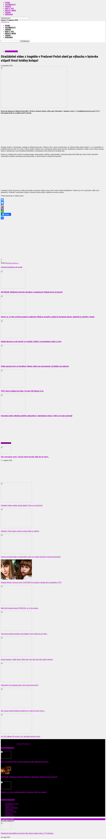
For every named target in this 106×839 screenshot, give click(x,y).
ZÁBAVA (8, 12)
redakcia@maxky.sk (23, 744)
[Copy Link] (53, 205)
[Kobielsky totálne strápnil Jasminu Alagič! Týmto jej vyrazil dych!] (16, 502)
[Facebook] (53, 199)
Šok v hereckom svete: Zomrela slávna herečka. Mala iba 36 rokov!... (25, 457)
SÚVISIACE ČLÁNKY (6, 267)
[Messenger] (53, 202)
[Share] (53, 218)
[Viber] (53, 208)
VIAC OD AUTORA (17, 267)
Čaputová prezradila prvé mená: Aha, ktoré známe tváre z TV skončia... (27, 833)
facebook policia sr (12, 263)
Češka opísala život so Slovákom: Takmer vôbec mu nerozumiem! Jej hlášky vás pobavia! (35, 366)
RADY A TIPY (9, 9)
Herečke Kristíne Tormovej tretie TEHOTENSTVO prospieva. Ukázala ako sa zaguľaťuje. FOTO (31, 582)
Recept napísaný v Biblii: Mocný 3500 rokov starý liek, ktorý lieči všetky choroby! (27, 659)
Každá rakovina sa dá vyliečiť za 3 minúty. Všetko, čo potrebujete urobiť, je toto (31, 341)
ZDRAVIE (8, 7)
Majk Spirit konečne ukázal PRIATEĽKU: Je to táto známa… (20, 608)
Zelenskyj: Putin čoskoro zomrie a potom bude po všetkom (20, 531)
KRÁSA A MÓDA (10, 10)
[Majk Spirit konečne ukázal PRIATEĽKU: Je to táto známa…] (16, 604)
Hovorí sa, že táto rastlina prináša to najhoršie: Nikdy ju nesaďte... (24, 792)
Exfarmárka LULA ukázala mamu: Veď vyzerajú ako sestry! (19, 685)
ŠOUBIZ (7, 3)
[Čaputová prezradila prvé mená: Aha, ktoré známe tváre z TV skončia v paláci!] (6, 829)
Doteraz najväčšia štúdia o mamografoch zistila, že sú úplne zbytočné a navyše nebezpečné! (31, 557)
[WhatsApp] (53, 211)
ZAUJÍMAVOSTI (10, 5)
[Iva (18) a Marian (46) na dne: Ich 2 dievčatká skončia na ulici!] (16, 733)
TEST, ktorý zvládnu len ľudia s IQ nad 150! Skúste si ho (22, 391)
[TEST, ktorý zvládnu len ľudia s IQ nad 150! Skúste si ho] (13, 387)
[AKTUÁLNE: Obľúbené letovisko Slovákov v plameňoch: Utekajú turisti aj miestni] (13, 288)
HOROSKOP (9, 14)
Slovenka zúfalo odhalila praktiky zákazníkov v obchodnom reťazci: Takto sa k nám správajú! (36, 416)
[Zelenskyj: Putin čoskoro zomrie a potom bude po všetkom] (16, 527)
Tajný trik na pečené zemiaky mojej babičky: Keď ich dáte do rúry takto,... (24, 634)
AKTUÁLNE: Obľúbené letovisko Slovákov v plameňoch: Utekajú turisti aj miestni (32, 292)
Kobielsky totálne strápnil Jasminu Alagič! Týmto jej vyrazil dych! (21, 505)
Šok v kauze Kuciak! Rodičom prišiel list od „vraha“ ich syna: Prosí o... (23, 711)
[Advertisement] (25, 45)
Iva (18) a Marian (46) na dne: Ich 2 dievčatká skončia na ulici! (20, 736)
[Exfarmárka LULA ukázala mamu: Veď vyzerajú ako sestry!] (16, 682)
